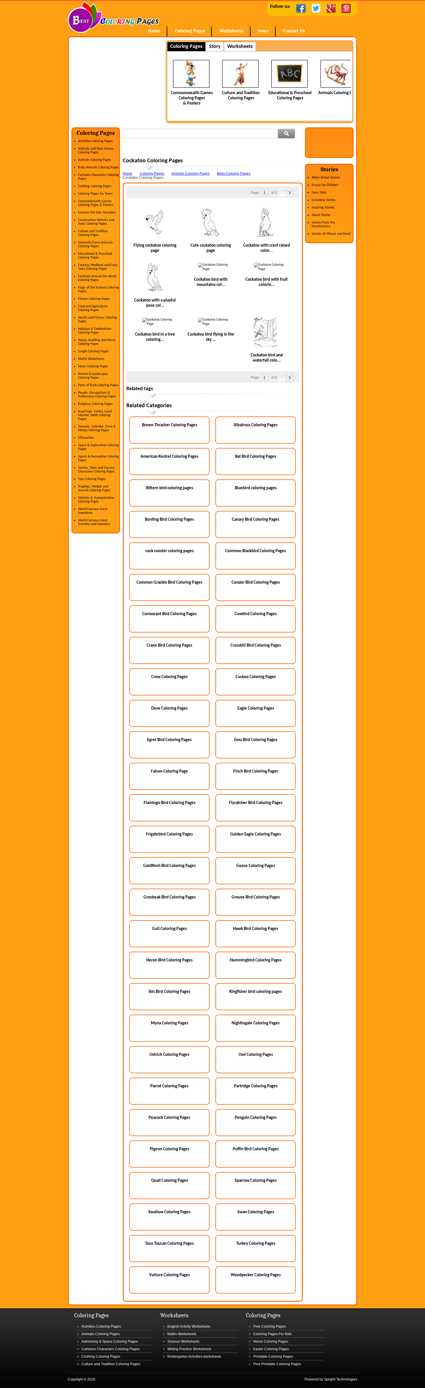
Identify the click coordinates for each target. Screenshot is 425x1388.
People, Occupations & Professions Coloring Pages (97, 394)
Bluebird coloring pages (256, 488)
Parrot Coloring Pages (169, 1086)
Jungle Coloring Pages (93, 351)
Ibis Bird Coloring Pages (169, 992)
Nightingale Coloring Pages (256, 1023)
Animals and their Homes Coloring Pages (96, 150)
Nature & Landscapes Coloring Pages (93, 375)
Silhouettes (86, 438)
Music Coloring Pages (93, 366)
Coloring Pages (190, 31)
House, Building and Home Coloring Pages (96, 342)
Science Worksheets (183, 1341)
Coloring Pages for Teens (95, 194)
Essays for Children (325, 185)
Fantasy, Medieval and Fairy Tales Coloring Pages (97, 267)
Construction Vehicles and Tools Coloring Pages (96, 222)
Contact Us (294, 31)
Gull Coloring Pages (169, 929)
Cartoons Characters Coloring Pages (111, 1349)
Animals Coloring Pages (290, 93)
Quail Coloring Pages (169, 1181)
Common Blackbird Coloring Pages (255, 551)
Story (263, 31)
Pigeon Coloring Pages (169, 1149)
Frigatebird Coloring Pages (169, 834)
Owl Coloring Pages (256, 1055)
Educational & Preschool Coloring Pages (95, 255)
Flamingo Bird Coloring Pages (169, 803)
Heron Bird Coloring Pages (169, 960)
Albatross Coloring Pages (256, 425)
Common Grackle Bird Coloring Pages (169, 582)
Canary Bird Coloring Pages (255, 520)
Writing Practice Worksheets (189, 1349)
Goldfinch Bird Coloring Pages (169, 866)
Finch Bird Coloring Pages (255, 771)
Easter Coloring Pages (271, 1349)
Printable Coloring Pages (273, 1356)
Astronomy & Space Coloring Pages (110, 1341)
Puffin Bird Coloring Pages (256, 1149)
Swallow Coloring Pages (169, 1212)
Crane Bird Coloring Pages (169, 645)
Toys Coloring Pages (92, 479)
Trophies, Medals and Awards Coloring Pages (94, 488)
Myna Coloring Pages (169, 1023)
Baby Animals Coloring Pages (98, 167)
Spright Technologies (340, 1379)
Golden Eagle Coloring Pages (255, 834)
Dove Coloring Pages (169, 708)
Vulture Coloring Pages (169, 1275)
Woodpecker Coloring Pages (256, 1275)
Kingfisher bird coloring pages (255, 992)
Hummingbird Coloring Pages (256, 960)
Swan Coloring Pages (255, 1212)
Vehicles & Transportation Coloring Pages (96, 499)
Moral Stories (321, 215)
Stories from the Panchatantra (323, 224)
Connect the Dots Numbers (97, 212)
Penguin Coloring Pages (256, 1118)
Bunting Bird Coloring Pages (169, 520)
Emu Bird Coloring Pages (255, 740)
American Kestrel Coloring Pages (169, 457)
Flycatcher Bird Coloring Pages (255, 803)
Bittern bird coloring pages (169, 488)
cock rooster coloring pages (169, 551)
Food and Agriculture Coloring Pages (93, 308)
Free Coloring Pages (269, 1326)
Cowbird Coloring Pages (255, 614)
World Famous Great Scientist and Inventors (94, 522)
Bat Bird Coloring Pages (255, 457)
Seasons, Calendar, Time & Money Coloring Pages (97, 428)
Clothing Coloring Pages (94, 186)
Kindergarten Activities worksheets (194, 1356)
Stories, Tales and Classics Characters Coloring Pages (96, 469)
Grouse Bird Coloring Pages (256, 897)
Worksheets (231, 31)
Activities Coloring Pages (95, 141)
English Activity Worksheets (188, 1326)
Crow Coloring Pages (169, 677)
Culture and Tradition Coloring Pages (93, 233)
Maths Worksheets (91, 359)
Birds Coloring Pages (233, 174)
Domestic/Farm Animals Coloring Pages (95, 244)
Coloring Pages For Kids (272, 1334)
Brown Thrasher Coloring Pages (169, 425)
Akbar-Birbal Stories (326, 177)
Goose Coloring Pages (255, 866)
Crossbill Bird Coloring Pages (255, 645)
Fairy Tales (319, 192)
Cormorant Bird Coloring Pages (169, 614)
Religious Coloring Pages (95, 404)
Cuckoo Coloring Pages (256, 677)
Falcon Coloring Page (169, 771)
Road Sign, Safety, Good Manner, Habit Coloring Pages (95, 415)
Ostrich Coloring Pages (169, 1055)
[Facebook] (301, 8)
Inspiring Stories (323, 207)
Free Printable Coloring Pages (277, 1364)
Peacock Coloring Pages (169, 1118)
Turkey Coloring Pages (255, 1244)
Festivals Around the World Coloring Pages (97, 278)
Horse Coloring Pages (270, 1341)
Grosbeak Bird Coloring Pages (169, 897)
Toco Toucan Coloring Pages (169, 1244)
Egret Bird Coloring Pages (169, 740)
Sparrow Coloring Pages (256, 1181)
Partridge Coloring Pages (256, 1086)
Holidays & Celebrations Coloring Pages (95, 330)
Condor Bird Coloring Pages (256, 582)
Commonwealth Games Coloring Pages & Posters (95, 203)
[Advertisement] (120, 80)
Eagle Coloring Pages (255, 708)
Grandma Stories (324, 200)
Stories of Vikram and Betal (331, 234)
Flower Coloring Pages (94, 299)
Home (113, 17)
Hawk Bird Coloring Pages (255, 929)
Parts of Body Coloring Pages (98, 385)
